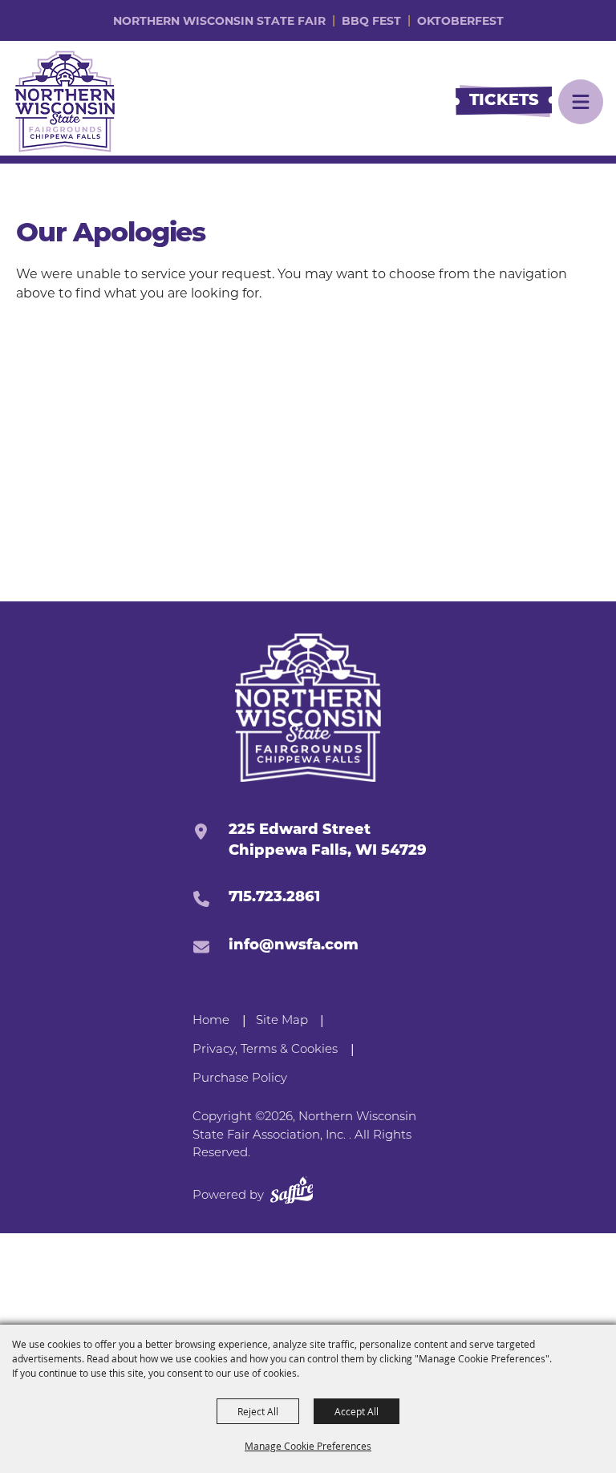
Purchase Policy (239, 1079)
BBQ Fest (371, 21)
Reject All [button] (257, 1411)
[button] (580, 101)
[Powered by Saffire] (292, 1193)
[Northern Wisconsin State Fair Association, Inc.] (65, 101)
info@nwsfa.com (294, 946)
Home (210, 1021)
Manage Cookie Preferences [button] (308, 1445)
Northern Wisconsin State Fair (219, 21)
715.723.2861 (274, 898)
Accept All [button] (356, 1411)
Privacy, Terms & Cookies (265, 1050)
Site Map (282, 1021)
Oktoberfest (460, 21)
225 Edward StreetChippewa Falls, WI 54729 (328, 841)
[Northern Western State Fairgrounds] (308, 707)
